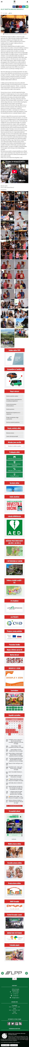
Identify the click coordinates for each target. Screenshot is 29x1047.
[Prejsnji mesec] (7, 719)
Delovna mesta (10, 433)
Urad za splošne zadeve (12, 396)
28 (16, 732)
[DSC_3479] (8, 264)
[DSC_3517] (8, 313)
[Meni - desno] (27, 1)
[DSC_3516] (21, 303)
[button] (2, 973)
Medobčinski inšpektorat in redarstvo (13, 413)
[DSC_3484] (8, 274)
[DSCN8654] (7, 342)
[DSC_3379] (8, 205)
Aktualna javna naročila (14, 442)
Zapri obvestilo (14, 1045)
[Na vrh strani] (14, 979)
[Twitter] (12, 1024)
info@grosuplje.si (15, 997)
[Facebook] (8, 1024)
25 (9, 732)
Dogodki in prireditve (14, 715)
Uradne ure (14, 1002)
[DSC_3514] (8, 303)
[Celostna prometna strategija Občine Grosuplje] (13, 973)
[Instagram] (16, 1024)
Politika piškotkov (16, 1042)
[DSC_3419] (8, 245)
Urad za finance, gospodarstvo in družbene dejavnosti (14, 400)
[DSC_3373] (21, 196)
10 (15, 709)
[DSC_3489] (8, 284)
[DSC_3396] (21, 225)
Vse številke (14, 839)
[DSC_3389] (21, 215)
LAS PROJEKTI (14, 617)
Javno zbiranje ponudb (12, 436)
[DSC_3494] (8, 294)
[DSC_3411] (21, 235)
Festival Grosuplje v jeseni (14, 914)
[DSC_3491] (21, 284)
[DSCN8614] (21, 323)
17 (6, 730)
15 (19, 727)
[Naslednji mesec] (22, 719)
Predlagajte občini (14, 452)
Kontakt (14, 985)
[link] (13, 7)
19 (11, 730)
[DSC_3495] (21, 294)
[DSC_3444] (21, 245)
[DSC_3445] (8, 254)
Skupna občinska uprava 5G (14, 650)
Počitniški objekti (14, 945)
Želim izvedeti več (5, 1045)
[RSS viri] (20, 1024)
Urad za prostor (10, 409)
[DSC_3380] (21, 205)
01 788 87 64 (15, 995)
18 (9, 730)
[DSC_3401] (8, 235)
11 (18, 709)
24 (6, 732)
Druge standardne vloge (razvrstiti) (12, 418)
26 (11, 732)
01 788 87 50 (15, 993)
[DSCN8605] (8, 323)
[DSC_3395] (8, 225)
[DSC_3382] (8, 215)
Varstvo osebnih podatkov (13, 422)
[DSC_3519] (21, 313)
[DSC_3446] (21, 254)
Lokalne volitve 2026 (14, 350)
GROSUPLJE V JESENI (14, 668)
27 (6, 723)
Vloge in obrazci (14, 391)
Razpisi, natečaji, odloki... (14, 428)
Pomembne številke (14, 644)
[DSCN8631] (21, 333)
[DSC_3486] (21, 274)
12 (21, 709)
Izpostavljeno (14, 690)
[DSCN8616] (8, 333)
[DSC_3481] (21, 264)
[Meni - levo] (1, 1)
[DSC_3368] (8, 196)
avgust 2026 (15, 719)
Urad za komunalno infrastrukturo (11, 405)
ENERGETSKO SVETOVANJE (14, 933)
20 (14, 730)
